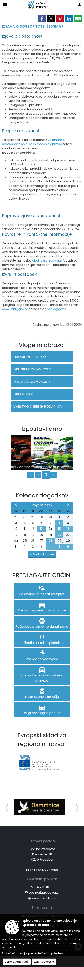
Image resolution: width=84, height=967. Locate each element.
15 (59, 529)
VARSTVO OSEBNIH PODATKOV (37, 406)
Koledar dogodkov (42, 495)
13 (41, 529)
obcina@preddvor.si (44, 892)
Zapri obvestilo (44, 962)
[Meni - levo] (4, 4)
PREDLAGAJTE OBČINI (42, 575)
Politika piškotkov (52, 953)
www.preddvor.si (44, 898)
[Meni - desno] (79, 4)
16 (67, 529)
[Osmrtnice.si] (39, 807)
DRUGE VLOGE (24, 394)
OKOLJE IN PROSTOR (29, 357)
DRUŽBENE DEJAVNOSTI (32, 369)
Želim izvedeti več (17, 962)
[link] (42, 18)
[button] (7, 808)
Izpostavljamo (42, 429)
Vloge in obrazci (42, 345)
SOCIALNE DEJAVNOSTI (31, 381)
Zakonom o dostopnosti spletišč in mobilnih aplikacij (33, 142)
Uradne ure (42, 907)
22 (59, 535)
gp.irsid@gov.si (56, 309)
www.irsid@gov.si (14, 309)
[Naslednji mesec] (68, 504)
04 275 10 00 (44, 887)
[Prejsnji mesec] (16, 504)
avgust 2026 (42, 505)
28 (50, 541)
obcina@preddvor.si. (47, 260)
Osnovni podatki (42, 841)
